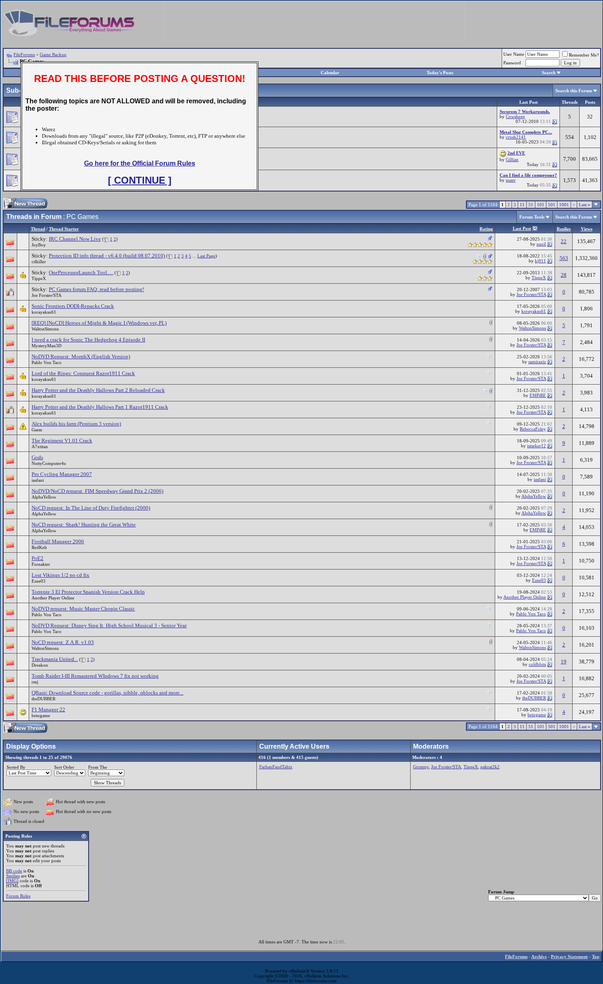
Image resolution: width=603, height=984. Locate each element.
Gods (37, 457)
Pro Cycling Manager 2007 (62, 474)
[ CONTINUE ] (139, 180)
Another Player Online (53, 597)
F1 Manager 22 (48, 709)
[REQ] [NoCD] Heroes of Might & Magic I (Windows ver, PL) (99, 323)
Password (512, 62)
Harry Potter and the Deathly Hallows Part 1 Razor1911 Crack (100, 407)
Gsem (37, 429)
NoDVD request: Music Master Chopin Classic (83, 609)
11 (522, 204)
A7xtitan (40, 446)
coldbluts (537, 664)
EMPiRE (538, 395)
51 (530, 204)
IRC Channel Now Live (75, 239)
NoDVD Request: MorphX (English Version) (81, 356)
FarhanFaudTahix (275, 766)
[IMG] (12, 880)
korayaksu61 (44, 312)
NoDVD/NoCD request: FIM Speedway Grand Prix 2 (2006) (97, 491)
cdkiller (39, 261)
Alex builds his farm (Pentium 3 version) (76, 424)
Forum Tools (531, 216)
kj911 (540, 260)
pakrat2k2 (490, 766)
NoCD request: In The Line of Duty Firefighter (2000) (91, 508)
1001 (564, 204)
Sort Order (64, 767)
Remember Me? (584, 54)
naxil (541, 243)
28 (563, 275)
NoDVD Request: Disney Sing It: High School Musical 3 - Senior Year (109, 625)
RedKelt (39, 547)
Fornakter (41, 564)
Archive (539, 956)
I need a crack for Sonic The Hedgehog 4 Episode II (88, 340)
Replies (564, 228)
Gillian (512, 159)
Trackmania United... (55, 659)
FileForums (24, 54)
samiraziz (537, 361)
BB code (14, 870)
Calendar (330, 72)
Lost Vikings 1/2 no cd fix (60, 575)
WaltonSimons (45, 328)
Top (595, 956)
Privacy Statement (569, 956)
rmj (35, 681)
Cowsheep (515, 116)
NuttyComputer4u (49, 463)
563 (564, 258)
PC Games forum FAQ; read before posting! (96, 289)
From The (97, 767)
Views (586, 228)
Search (548, 72)
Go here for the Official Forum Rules (139, 163)
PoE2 (37, 558)
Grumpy (421, 766)
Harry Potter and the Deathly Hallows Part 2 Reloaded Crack (98, 390)
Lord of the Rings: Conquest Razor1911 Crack (83, 373)
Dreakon (40, 665)
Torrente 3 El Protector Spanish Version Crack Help (88, 592)
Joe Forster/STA (47, 295)
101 (540, 204)
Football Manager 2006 (58, 541)
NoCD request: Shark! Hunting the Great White (84, 525)
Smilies (13, 875)
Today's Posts (440, 72)
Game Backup (53, 54)
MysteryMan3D (47, 345)
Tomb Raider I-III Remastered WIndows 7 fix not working (95, 676)
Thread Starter (64, 228)
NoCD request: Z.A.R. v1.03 (63, 642)
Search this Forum (573, 90)
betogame (41, 715)
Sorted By (16, 767)
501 (551, 204)
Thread (38, 228)
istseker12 (536, 445)
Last (584, 204)
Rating (486, 228)
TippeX (39, 278)
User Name (513, 54)
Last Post (522, 228)
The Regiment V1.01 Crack (62, 440)
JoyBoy (39, 244)
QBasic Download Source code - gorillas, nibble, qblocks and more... (107, 693)
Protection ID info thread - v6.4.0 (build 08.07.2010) (107, 256)
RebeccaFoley (533, 428)
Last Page (206, 255)
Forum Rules (18, 895)
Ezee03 (39, 581)
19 (563, 661)
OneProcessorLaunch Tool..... (81, 272)
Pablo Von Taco (47, 362)
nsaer (511, 180)
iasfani (38, 480)
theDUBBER (43, 698)
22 (563, 241)
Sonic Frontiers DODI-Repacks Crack (73, 306)
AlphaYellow (44, 496)
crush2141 (516, 136)
